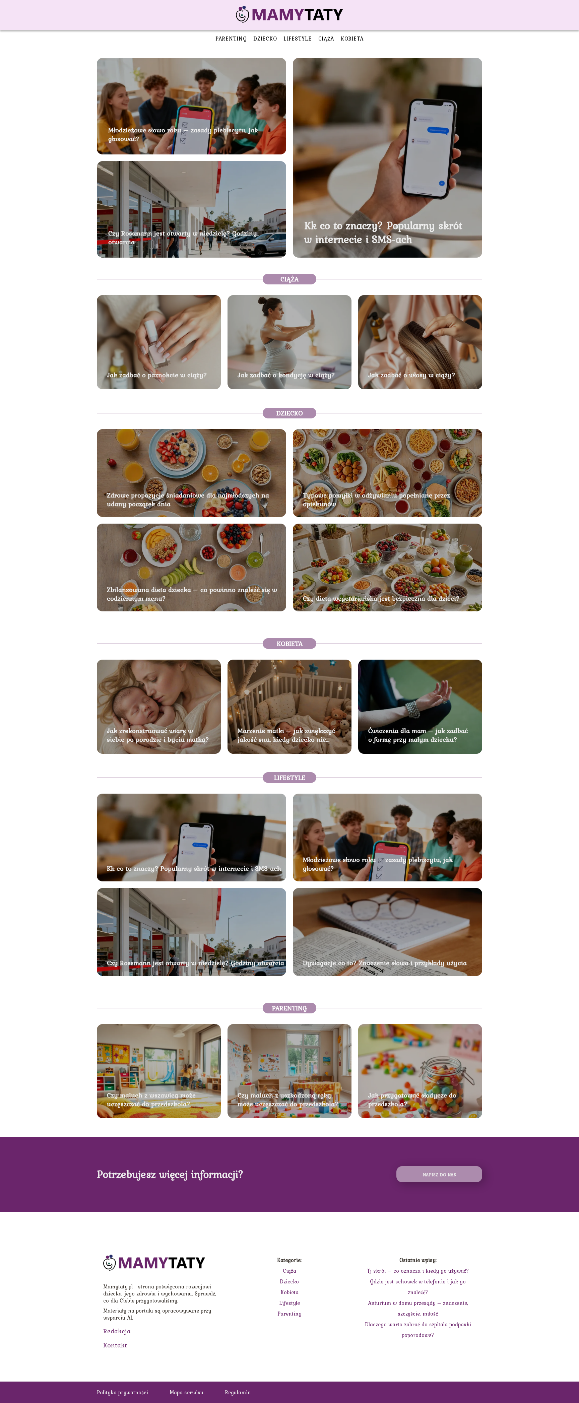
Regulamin (238, 1392)
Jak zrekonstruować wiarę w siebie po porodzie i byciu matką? (158, 735)
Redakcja (117, 1331)
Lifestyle (297, 39)
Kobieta (352, 39)
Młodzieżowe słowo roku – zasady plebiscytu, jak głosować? (183, 134)
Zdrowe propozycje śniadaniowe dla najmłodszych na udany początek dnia (188, 499)
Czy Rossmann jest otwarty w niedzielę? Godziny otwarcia (182, 237)
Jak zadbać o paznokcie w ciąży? (157, 375)
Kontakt (115, 1345)
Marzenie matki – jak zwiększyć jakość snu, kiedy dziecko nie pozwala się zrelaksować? (286, 735)
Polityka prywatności (122, 1392)
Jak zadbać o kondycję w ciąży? (286, 375)
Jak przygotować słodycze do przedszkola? (412, 1099)
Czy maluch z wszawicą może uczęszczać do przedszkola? (151, 1099)
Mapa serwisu (186, 1392)
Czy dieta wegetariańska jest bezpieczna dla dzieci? (381, 598)
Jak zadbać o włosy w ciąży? (411, 375)
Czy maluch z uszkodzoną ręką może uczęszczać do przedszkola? (288, 1099)
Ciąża (326, 39)
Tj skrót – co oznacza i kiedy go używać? (418, 1271)
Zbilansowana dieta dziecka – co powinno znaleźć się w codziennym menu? (192, 594)
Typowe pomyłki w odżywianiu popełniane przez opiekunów (376, 499)
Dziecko (265, 39)
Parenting (231, 39)
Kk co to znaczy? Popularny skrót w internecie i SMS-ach (383, 232)
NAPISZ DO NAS (439, 1174)
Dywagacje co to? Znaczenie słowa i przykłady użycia (385, 962)
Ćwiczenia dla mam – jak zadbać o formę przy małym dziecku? (418, 735)
